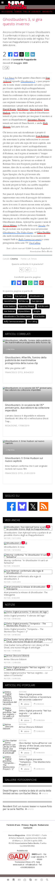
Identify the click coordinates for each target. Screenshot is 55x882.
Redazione (43, 825)
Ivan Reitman (42, 135)
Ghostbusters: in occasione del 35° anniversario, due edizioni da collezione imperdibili (27, 407)
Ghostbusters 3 (28, 81)
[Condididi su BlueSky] (15, 54)
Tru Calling (34, 242)
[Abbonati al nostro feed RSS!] (44, 506)
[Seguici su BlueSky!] (22, 506)
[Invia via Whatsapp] (27, 54)
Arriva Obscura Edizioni (15, 659)
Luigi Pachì (36, 12)
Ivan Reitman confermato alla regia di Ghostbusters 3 (22, 577)
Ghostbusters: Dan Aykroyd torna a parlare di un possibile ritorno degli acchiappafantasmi (27, 533)
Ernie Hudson (9, 306)
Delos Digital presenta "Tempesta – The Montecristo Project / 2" (23, 630)
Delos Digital (7, 12)
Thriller (26, 12)
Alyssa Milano (10, 225)
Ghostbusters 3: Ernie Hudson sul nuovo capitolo (24, 460)
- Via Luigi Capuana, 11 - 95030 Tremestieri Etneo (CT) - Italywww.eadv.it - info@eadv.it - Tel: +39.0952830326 (30, 861)
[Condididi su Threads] (21, 54)
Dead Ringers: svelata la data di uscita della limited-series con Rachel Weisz (27, 792)
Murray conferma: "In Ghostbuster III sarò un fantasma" (26, 561)
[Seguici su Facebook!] (11, 506)
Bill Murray (22, 109)
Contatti (27, 827)
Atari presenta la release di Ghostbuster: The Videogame (26, 593)
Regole (33, 825)
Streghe (42, 225)
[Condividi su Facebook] (10, 54)
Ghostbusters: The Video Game (18, 232)
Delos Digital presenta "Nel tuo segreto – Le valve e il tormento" (26, 674)
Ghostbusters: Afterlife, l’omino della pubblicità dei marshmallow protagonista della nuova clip (25, 360)
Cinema (14, 258)
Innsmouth (47, 12)
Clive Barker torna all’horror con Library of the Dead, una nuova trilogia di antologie (26, 646)
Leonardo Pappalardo (24, 59)
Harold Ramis (9, 109)
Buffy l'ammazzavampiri (30, 239)
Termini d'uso (13, 825)
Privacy (25, 825)
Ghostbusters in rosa (14, 546)
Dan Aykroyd (36, 109)
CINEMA (10, 349)
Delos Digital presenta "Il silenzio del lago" (24, 615)
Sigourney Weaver (36, 119)
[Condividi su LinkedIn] (32, 54)
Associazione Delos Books (27, 843)
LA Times (9, 77)
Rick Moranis (43, 306)
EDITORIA (22, 692)
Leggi (26, 704)
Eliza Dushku (43, 232)
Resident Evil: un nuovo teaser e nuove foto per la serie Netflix (27, 808)
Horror (18, 12)
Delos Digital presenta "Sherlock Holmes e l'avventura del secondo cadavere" (35, 697)
